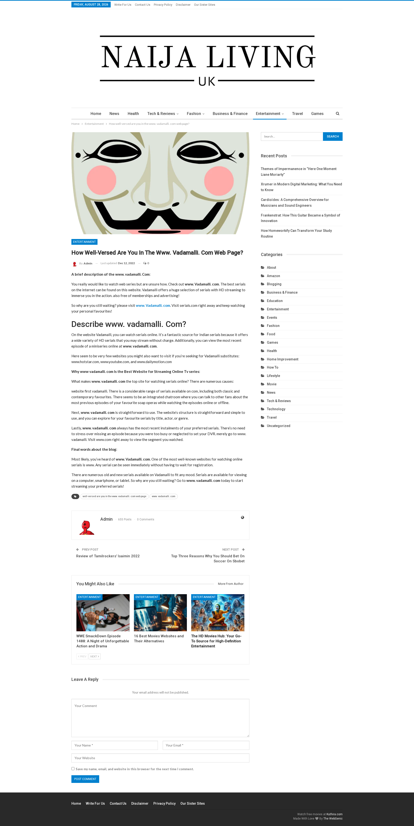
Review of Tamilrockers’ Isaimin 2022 (108, 556)
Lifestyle (273, 376)
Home (96, 113)
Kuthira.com (335, 814)
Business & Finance (230, 113)
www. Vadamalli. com (153, 305)
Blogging (274, 284)
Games (317, 113)
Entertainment (268, 113)
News (114, 113)
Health (133, 113)
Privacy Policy (163, 4)
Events (272, 317)
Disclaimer (183, 4)
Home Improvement (282, 359)
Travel (297, 113)
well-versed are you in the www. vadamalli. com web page (114, 496)
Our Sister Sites (204, 4)
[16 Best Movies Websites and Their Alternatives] (160, 612)
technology (276, 409)
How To (272, 367)
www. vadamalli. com (163, 496)
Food (271, 334)
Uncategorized (278, 426)
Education (275, 301)
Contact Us (142, 4)
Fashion (194, 113)
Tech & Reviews (161, 113)
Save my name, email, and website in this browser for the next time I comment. (135, 769)
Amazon (273, 276)
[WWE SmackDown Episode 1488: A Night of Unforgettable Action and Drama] (103, 612)
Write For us (122, 4)
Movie (271, 384)
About (271, 267)
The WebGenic (333, 818)
